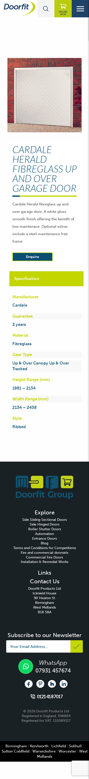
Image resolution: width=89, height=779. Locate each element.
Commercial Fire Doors (44, 557)
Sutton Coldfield (15, 751)
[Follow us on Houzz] (52, 684)
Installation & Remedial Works (44, 562)
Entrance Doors (44, 538)
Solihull (75, 746)
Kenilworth (39, 746)
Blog (44, 543)
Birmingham (16, 746)
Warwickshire (44, 751)
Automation (44, 534)
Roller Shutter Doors (44, 529)
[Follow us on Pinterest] (40, 684)
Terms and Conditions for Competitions (44, 548)
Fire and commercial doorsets (44, 553)
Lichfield (58, 746)
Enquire (32, 257)
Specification (26, 278)
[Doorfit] (44, 487)
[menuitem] (44, 520)
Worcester (67, 751)
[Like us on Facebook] (29, 684)
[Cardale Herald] (44, 95)
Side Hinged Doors (44, 524)
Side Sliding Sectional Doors (44, 520)
